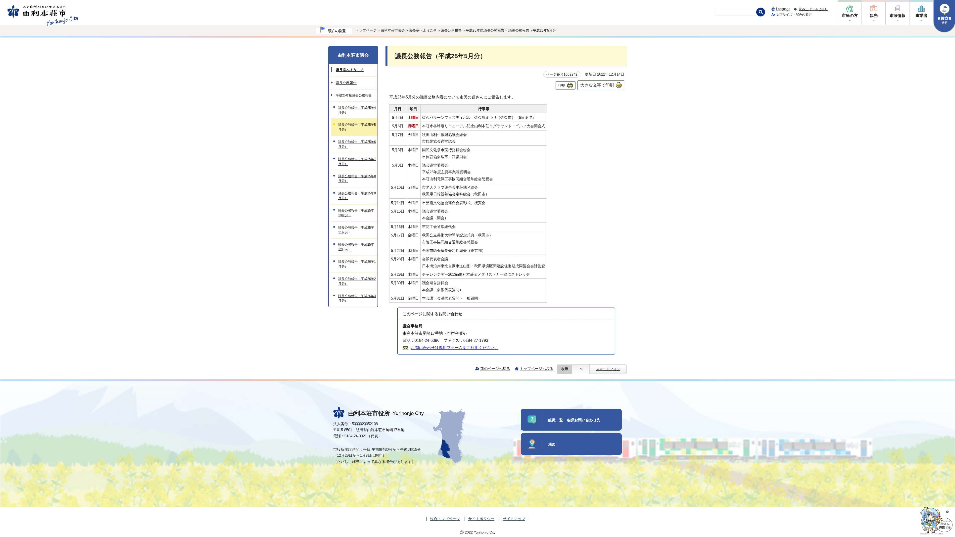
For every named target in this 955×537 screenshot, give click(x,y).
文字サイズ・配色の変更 (794, 14)
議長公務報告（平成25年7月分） (357, 161)
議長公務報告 (451, 30)
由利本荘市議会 (393, 30)
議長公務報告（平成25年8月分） (357, 178)
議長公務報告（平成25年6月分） (357, 144)
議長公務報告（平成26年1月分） (357, 264)
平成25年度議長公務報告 (485, 30)
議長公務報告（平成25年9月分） (357, 195)
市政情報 (898, 15)
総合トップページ (445, 519)
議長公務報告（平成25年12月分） (356, 247)
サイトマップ (514, 519)
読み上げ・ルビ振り (813, 9)
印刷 (561, 85)
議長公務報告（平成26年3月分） (357, 298)
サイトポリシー (481, 519)
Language (783, 9)
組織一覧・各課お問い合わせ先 (574, 420)
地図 (552, 444)
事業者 (921, 15)
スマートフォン (608, 369)
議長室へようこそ (423, 30)
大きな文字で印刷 (597, 85)
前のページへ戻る (495, 368)
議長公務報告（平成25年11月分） (356, 230)
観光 (874, 15)
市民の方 (850, 15)
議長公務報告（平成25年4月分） (357, 110)
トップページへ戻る (536, 368)
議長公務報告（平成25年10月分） (356, 213)
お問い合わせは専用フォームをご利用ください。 (454, 348)
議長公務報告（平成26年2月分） (357, 281)
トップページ (366, 30)
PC (580, 369)
